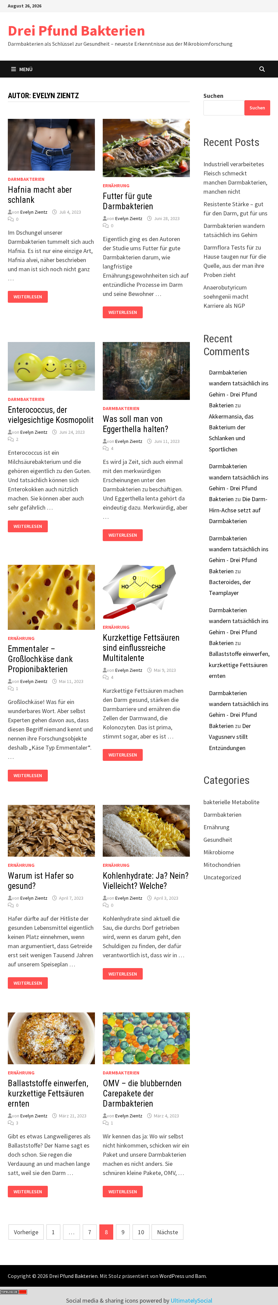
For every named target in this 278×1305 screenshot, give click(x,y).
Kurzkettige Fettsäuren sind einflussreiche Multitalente (141, 648)
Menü (26, 69)
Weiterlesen (27, 297)
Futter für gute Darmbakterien (128, 201)
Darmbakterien (26, 179)
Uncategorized (222, 877)
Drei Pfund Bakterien (76, 30)
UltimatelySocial (191, 1300)
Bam (200, 1275)
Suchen (213, 96)
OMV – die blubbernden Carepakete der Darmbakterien (142, 1093)
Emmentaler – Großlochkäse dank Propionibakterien (40, 659)
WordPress (171, 1275)
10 (141, 1232)
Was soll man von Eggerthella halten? (135, 424)
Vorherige (26, 1232)
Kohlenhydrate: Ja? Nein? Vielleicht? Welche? (145, 881)
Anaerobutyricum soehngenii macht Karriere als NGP (226, 296)
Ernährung (116, 186)
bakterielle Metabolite (231, 802)
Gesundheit (217, 839)
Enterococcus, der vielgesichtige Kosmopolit (51, 415)
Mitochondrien (221, 865)
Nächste (167, 1232)
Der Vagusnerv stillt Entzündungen (230, 737)
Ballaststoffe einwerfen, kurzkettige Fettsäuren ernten (48, 1093)
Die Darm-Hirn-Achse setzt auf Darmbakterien (238, 510)
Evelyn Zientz (33, 212)
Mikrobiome (218, 852)
